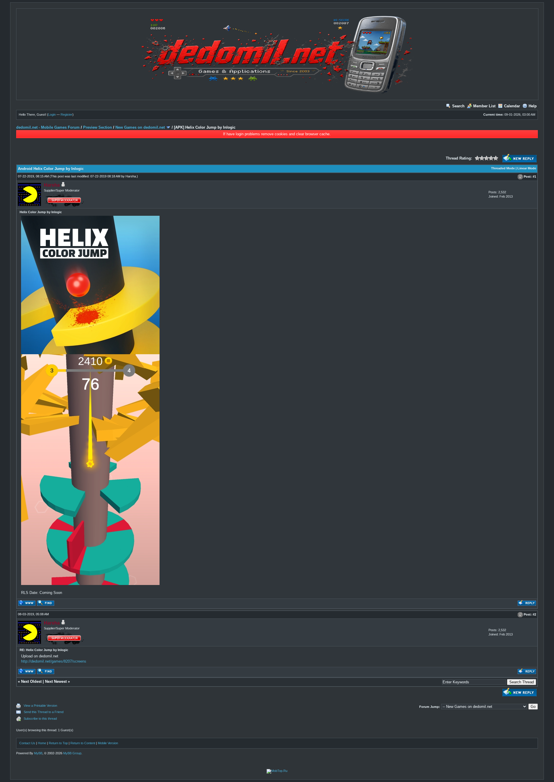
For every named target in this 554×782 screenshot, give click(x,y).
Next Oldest (31, 681)
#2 (534, 614)
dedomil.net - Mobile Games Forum (48, 127)
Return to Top (58, 743)
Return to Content (82, 743)
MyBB (38, 753)
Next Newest (56, 681)
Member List (484, 106)
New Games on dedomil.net (140, 127)
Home (42, 743)
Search (458, 106)
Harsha (131, 176)
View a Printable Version (40, 705)
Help (533, 106)
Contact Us (27, 743)
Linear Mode (526, 168)
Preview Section (97, 127)
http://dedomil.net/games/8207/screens (53, 661)
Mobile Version (108, 743)
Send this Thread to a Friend (43, 712)
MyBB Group (72, 753)
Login (52, 114)
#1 (534, 176)
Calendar (512, 106)
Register (66, 114)
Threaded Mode (503, 168)
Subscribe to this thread (40, 718)
